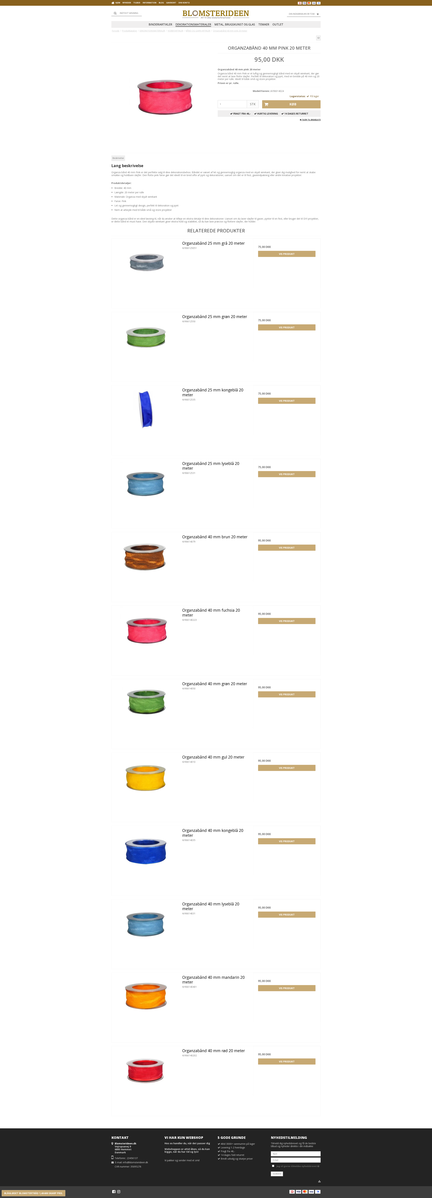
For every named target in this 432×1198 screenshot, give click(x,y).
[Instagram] (118, 1191)
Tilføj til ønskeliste (311, 120)
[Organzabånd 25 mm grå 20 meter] (145, 272)
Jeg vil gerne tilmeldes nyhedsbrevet (297, 1166)
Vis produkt (287, 253)
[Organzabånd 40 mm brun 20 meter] (145, 566)
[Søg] (126, 13)
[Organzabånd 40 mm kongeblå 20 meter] (145, 859)
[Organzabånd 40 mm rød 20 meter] (145, 1079)
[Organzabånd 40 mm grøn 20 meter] (145, 712)
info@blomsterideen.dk (135, 1162)
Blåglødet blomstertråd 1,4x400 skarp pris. (33, 1193)
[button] (318, 38)
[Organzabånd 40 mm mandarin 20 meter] (145, 1006)
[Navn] (296, 1153)
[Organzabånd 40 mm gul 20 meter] (145, 786)
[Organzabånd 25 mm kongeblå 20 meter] (145, 419)
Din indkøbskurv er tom (302, 13)
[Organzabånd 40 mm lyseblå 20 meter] (145, 933)
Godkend (277, 1174)
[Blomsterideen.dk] (216, 13)
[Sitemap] (319, 1181)
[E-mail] (296, 1159)
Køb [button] (292, 104)
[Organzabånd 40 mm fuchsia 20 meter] (145, 639)
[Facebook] (113, 1191)
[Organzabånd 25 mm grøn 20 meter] (145, 345)
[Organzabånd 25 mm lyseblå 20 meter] (145, 492)
